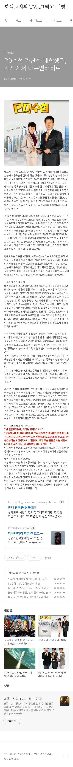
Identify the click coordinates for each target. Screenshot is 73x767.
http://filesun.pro (18, 528)
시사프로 (13, 572)
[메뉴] (66, 7)
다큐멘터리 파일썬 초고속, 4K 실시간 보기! (26, 533)
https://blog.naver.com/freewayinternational (32, 502)
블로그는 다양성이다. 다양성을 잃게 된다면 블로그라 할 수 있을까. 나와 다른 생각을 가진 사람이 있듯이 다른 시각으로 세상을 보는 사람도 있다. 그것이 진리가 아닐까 (29, 708)
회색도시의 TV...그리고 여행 (34, 7)
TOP (66, 755)
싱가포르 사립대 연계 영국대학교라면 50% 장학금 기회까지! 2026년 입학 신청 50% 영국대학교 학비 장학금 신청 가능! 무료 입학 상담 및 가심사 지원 (35, 514)
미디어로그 (36, 20)
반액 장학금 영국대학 (22, 507)
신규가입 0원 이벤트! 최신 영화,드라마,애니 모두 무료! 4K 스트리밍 (25, 540)
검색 (58, 7)
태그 (18, 20)
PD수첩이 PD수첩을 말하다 (22, 583)
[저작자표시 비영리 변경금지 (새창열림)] (46, 557)
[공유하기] (17, 558)
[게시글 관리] (22, 558)
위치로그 (56, 20)
